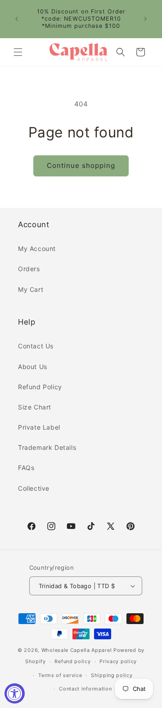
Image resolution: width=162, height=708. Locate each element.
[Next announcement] (145, 19)
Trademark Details (47, 447)
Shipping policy (112, 675)
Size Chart (34, 407)
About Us (32, 366)
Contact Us (36, 346)
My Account (37, 248)
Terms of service (60, 675)
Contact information (85, 689)
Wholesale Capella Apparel (76, 650)
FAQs (26, 467)
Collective (34, 488)
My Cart (30, 289)
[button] (18, 52)
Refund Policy (40, 387)
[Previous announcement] (17, 19)
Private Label (39, 427)
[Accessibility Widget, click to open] (14, 693)
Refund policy (72, 661)
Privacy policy (118, 661)
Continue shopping (81, 165)
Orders (29, 269)
